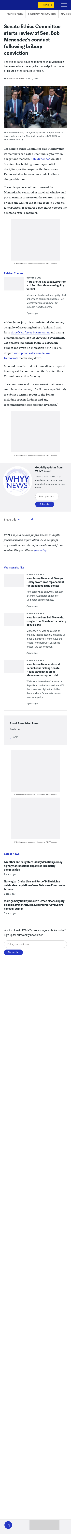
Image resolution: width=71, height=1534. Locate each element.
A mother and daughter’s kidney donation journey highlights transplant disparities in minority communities (33, 865)
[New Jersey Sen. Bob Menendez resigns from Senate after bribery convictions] (14, 622)
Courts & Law (34, 278)
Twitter (25, 519)
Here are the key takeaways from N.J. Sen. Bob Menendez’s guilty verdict (46, 285)
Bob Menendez (40, 159)
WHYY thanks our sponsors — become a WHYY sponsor (35, 263)
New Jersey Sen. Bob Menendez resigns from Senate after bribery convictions (46, 621)
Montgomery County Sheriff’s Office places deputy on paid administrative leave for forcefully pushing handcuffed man (34, 904)
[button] (8, 1525)
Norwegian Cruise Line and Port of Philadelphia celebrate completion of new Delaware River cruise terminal (34, 885)
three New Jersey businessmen (30, 332)
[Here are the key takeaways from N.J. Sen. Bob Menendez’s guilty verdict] (14, 286)
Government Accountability (42, 14)
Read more (15, 729)
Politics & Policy (15, 14)
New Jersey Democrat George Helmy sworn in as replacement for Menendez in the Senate (45, 581)
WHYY (12, 5)
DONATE (47, 5)
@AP (15, 736)
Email (32, 519)
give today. (40, 550)
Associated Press (15, 78)
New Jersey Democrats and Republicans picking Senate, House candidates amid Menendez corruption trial (43, 669)
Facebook (19, 519)
